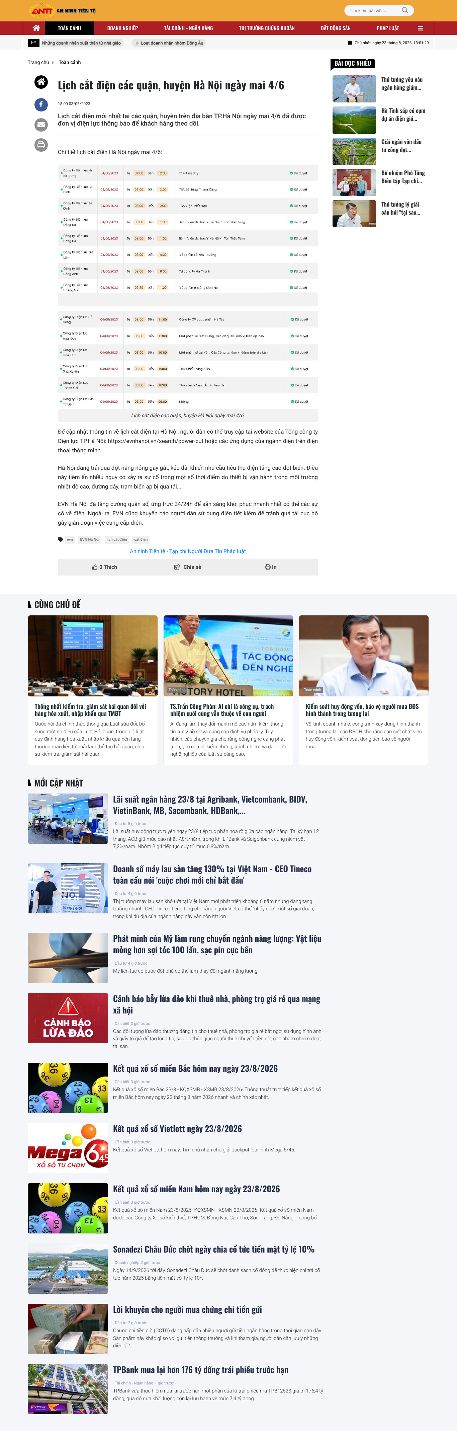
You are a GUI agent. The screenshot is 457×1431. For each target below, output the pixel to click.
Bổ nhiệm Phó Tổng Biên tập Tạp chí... (403, 177)
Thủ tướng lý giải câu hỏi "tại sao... (400, 208)
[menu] (420, 28)
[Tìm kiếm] (405, 10)
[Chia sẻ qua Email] (41, 125)
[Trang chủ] (36, 28)
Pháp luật (388, 28)
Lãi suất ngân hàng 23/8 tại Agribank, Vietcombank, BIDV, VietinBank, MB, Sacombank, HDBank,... (210, 805)
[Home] (41, 82)
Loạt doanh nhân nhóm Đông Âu (161, 43)
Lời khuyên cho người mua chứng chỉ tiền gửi (187, 1309)
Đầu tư (121, 823)
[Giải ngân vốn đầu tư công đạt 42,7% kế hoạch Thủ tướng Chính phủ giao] (354, 151)
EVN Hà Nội (89, 539)
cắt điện (141, 539)
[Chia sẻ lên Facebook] (41, 104)
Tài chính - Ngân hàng (134, 1383)
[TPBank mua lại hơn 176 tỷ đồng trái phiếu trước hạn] (68, 1389)
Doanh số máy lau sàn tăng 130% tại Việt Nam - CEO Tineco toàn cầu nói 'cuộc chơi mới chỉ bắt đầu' (212, 874)
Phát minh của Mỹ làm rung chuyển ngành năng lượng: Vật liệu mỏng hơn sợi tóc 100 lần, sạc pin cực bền (217, 944)
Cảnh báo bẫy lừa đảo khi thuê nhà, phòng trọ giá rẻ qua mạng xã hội (216, 1004)
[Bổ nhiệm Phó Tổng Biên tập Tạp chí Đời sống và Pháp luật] (354, 182)
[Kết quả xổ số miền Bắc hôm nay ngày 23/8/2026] (68, 1088)
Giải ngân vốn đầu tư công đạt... (401, 146)
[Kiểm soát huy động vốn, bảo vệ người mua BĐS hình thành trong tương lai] (364, 655)
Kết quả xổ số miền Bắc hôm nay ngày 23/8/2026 (195, 1068)
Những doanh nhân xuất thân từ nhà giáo (71, 43)
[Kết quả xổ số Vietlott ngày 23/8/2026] (68, 1148)
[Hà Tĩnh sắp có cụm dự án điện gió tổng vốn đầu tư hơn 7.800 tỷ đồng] (354, 120)
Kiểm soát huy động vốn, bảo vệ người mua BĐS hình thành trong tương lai (362, 710)
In (274, 567)
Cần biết (122, 1023)
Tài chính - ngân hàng (188, 28)
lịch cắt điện (117, 539)
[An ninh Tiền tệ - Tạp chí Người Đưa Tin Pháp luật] (62, 10)
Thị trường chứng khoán (267, 28)
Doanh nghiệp (122, 28)
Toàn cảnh (69, 28)
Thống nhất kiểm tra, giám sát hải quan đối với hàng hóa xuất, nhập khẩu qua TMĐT (90, 710)
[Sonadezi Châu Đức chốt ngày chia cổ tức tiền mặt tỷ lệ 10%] (68, 1269)
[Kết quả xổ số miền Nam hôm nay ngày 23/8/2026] (68, 1208)
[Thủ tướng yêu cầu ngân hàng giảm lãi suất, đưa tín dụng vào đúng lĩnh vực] (354, 88)
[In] (41, 145)
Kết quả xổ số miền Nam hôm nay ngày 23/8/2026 (196, 1189)
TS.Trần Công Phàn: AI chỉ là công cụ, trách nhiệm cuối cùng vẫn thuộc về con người (222, 710)
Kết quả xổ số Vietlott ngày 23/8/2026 (177, 1128)
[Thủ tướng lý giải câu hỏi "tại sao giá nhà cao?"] (354, 213)
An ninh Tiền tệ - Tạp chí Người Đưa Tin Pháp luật (188, 551)
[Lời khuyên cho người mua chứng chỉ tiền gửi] (68, 1329)
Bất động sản (336, 28)
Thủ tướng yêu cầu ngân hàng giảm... (402, 83)
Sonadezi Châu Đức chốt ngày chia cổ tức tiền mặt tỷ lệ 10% (214, 1249)
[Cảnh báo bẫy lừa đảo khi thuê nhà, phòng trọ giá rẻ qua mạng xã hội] (68, 1018)
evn (70, 539)
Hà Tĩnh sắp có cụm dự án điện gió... (403, 114)
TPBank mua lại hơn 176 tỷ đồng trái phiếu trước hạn (200, 1369)
